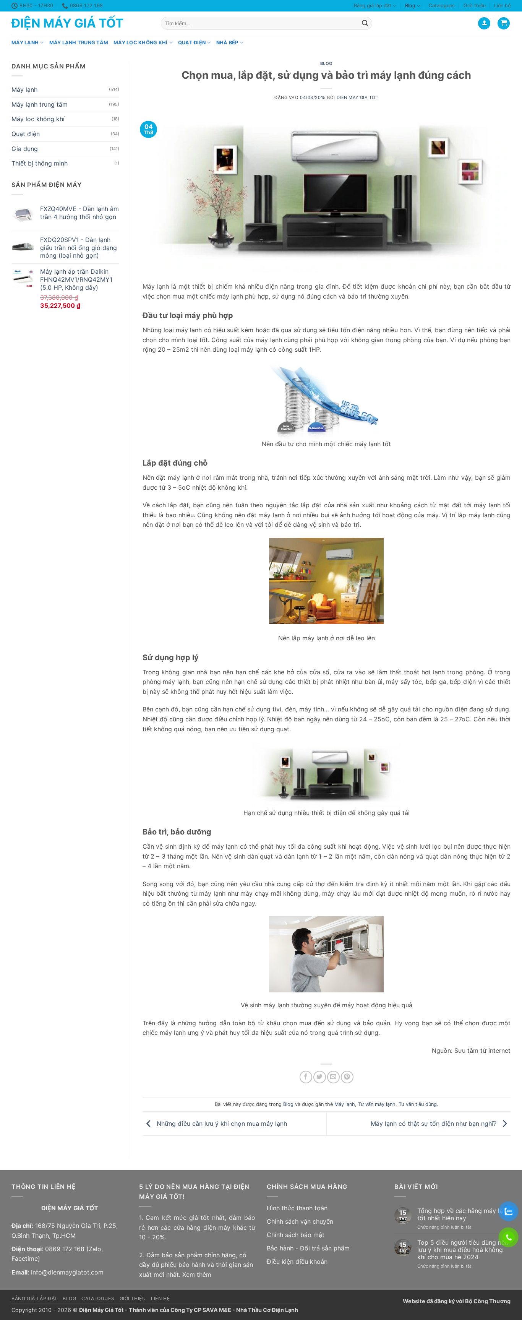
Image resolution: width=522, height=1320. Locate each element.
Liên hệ (502, 5)
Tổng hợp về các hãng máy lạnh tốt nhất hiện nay (463, 1214)
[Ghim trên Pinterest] (347, 1077)
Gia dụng (24, 149)
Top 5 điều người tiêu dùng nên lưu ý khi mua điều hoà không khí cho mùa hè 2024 (462, 1250)
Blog (410, 5)
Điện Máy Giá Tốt (67, 23)
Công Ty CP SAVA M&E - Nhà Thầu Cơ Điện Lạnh (234, 1310)
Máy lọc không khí (140, 42)
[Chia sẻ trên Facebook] (306, 1077)
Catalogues (442, 5)
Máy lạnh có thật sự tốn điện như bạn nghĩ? (434, 1123)
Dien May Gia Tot (358, 97)
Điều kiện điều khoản (297, 1261)
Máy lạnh (25, 42)
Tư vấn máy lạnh (377, 1104)
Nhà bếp (227, 42)
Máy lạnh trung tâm (79, 42)
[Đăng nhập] (484, 23)
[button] (504, 23)
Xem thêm (196, 1274)
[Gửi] (364, 23)
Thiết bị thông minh (39, 163)
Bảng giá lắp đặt (372, 5)
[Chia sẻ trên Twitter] (319, 1077)
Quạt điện (192, 42)
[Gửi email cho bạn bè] (333, 1077)
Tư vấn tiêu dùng (418, 1104)
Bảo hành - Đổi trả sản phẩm (308, 1248)
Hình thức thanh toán (297, 1208)
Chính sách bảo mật (295, 1235)
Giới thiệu (475, 5)
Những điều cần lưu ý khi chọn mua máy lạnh (221, 1123)
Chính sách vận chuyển (300, 1221)
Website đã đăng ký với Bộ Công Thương (457, 1301)
